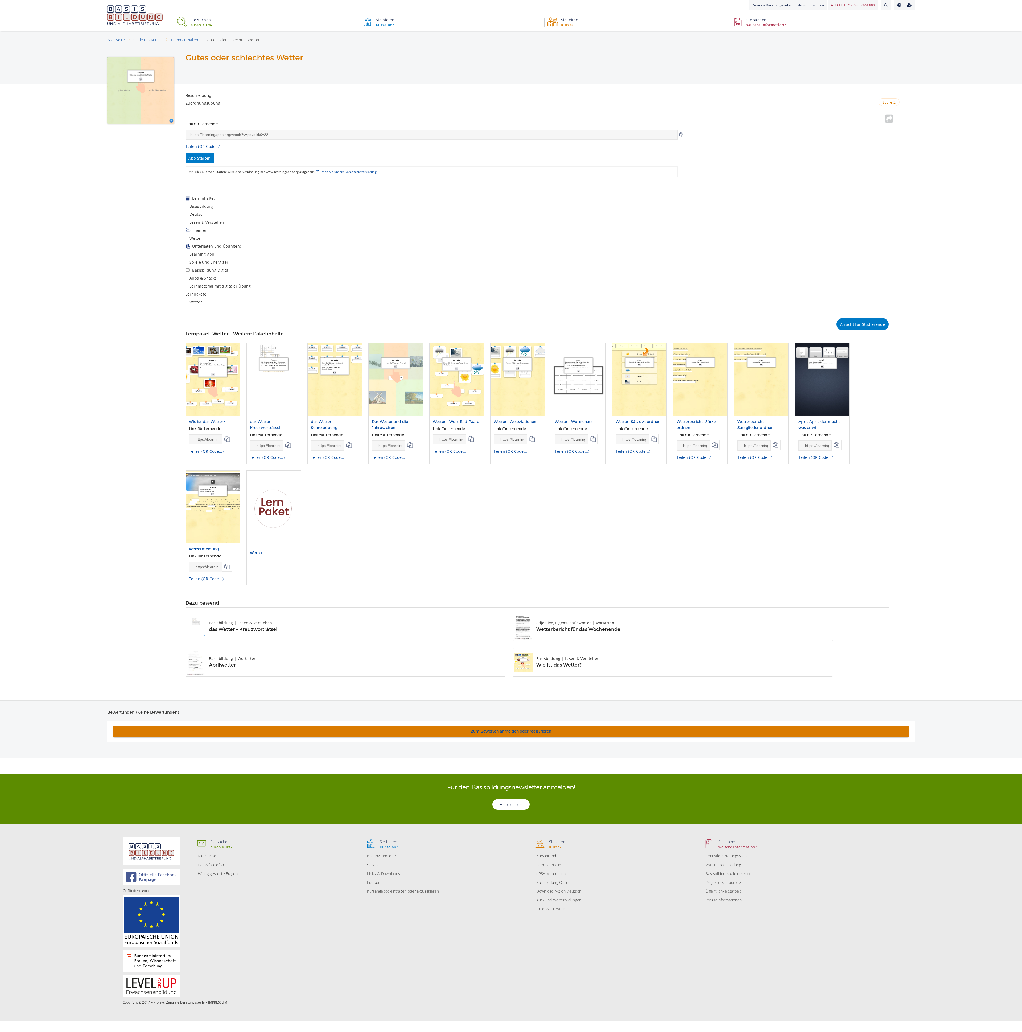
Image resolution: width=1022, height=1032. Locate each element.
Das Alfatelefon (211, 864)
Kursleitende (547, 855)
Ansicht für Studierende (862, 324)
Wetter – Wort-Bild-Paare (456, 422)
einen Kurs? (201, 22)
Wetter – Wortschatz (574, 422)
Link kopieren (682, 135)
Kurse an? (385, 22)
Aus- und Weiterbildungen (558, 899)
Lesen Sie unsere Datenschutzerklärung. (348, 172)
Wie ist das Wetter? (207, 422)
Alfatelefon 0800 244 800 (853, 5)
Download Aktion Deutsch (558, 891)
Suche (886, 5)
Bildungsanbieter (381, 855)
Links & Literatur (550, 908)
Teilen (889, 118)
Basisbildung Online (553, 882)
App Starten (199, 158)
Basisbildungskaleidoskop (728, 873)
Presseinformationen (724, 899)
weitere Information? (766, 22)
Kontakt (818, 5)
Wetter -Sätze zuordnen (638, 422)
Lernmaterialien (549, 864)
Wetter (256, 553)
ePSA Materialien (551, 873)
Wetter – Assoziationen (515, 422)
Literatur (374, 882)
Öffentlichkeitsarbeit (723, 891)
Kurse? (569, 22)
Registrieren (909, 5)
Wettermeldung (204, 549)
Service (373, 864)
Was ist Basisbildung (723, 864)
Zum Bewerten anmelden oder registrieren (511, 731)
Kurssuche (207, 855)
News (801, 5)
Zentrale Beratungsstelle (771, 5)
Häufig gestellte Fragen (218, 873)
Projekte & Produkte (723, 882)
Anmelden (899, 5)
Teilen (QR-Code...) (203, 146)
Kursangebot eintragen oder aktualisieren (403, 891)
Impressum (217, 1002)
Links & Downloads (383, 873)
